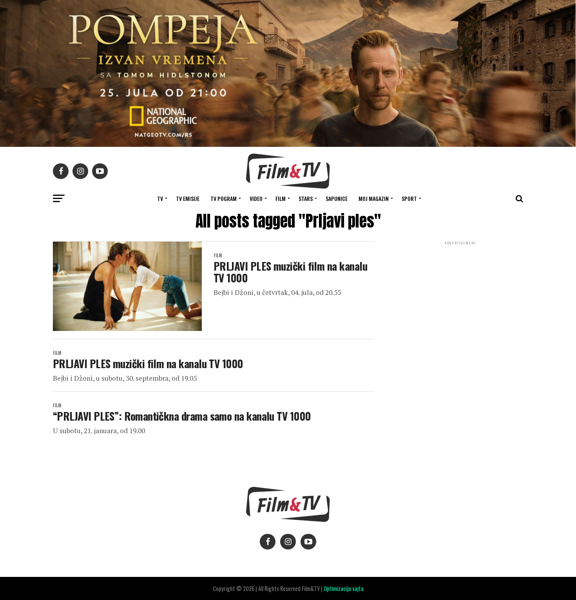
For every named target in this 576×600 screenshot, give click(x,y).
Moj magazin (374, 198)
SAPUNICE (337, 198)
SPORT (409, 198)
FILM (280, 198)
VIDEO (256, 198)
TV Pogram (223, 198)
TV (160, 198)
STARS (306, 198)
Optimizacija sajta (344, 588)
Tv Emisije (187, 198)
